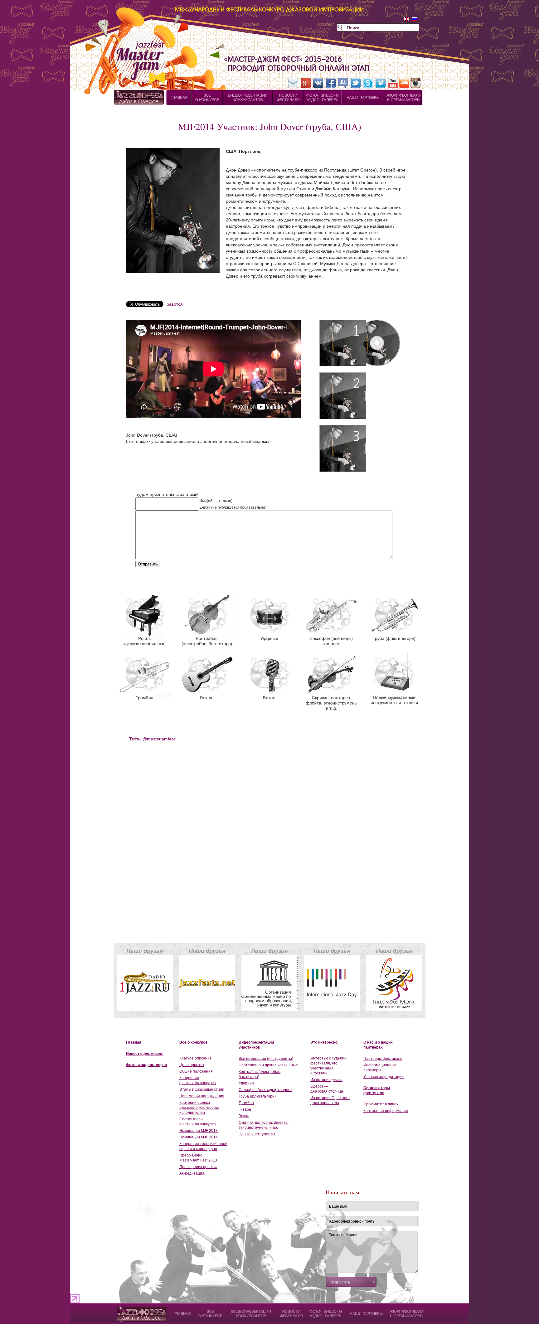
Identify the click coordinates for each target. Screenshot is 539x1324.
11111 (122, 1310)
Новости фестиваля (144, 1053)
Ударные (247, 1083)
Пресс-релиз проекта (198, 1167)
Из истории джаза (326, 1080)
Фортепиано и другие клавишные (268, 1065)
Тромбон (246, 1103)
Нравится (173, 304)
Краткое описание (195, 1058)
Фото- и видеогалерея (146, 1065)
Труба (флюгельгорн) (257, 1096)
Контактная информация (385, 1110)
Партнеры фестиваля (382, 1058)
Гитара (245, 1109)
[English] (406, 19)
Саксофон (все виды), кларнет (265, 1090)
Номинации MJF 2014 (198, 1137)
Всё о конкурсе (193, 1042)
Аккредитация (191, 1173)
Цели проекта (191, 1065)
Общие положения (196, 1071)
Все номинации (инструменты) (266, 1058)
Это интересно (323, 1042)
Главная (133, 1042)
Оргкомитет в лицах (380, 1104)
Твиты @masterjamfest (152, 738)
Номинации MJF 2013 (198, 1130)
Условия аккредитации (383, 1076)
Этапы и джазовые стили (201, 1089)
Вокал (244, 1116)
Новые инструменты (257, 1134)
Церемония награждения (201, 1096)
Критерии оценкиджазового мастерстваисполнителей (199, 1107)
